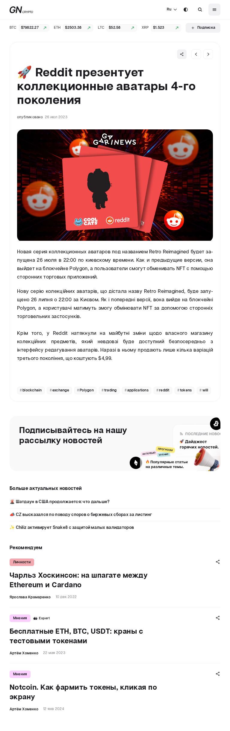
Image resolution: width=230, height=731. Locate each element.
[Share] (182, 54)
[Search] (200, 10)
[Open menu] (214, 10)
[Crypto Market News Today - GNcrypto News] (21, 9)
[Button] (200, 10)
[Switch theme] (186, 10)
